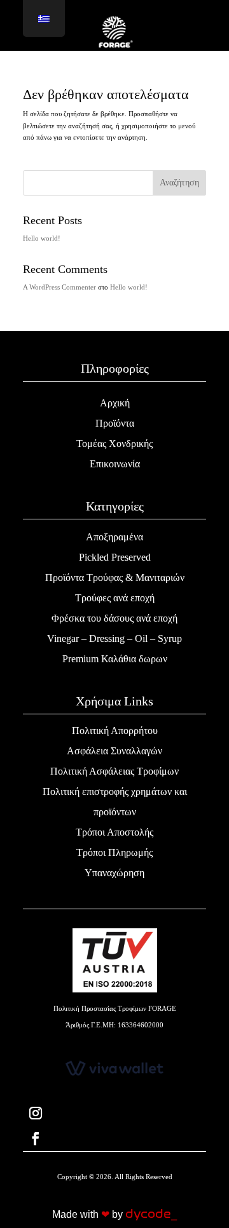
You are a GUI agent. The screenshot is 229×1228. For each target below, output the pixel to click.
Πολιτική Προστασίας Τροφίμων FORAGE (114, 1008)
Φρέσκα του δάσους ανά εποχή (114, 618)
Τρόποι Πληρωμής (114, 852)
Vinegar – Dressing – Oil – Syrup (114, 638)
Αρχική (115, 402)
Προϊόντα (114, 423)
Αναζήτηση (179, 182)
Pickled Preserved (115, 557)
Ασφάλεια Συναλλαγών (114, 750)
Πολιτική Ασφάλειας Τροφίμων (114, 771)
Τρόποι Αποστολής (114, 832)
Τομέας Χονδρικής (114, 443)
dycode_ (151, 1214)
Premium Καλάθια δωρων (114, 658)
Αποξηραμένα (114, 536)
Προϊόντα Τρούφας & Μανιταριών (114, 577)
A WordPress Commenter (59, 287)
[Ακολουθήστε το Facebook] (114, 1138)
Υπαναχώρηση (114, 872)
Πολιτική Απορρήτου (115, 730)
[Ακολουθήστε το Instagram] (114, 1113)
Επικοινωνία (115, 463)
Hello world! (41, 238)
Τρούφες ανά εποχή (115, 597)
